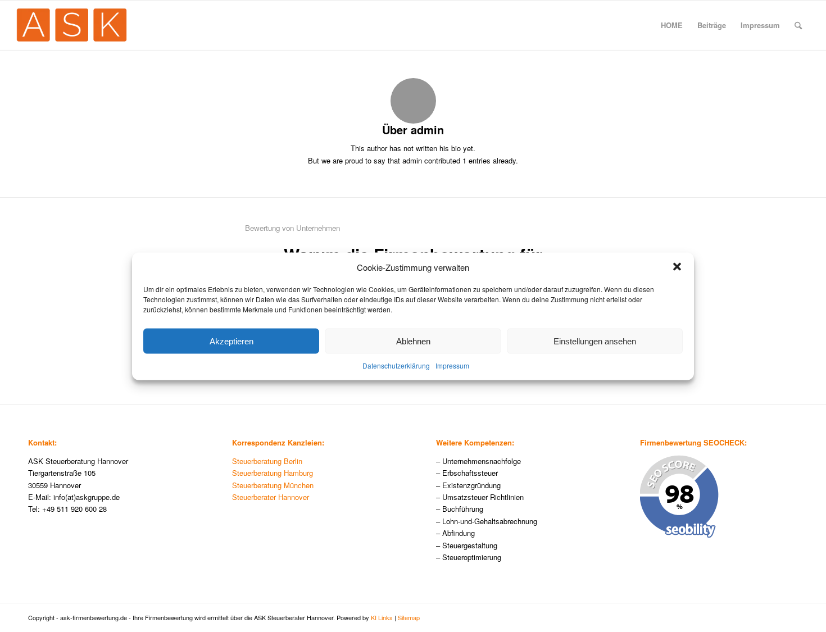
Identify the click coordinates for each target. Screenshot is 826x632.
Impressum (452, 365)
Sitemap (409, 617)
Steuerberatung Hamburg (272, 472)
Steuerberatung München (273, 485)
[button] (677, 266)
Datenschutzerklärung (396, 365)
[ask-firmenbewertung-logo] (71, 25)
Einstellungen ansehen (594, 340)
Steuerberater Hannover (270, 497)
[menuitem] (671, 25)
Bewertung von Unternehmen (292, 227)
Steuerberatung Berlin (267, 461)
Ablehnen (413, 340)
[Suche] (798, 25)
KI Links (382, 617)
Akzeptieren (231, 340)
